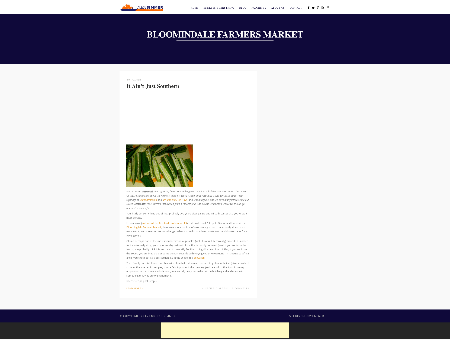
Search (328, 7)
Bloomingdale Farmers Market (143, 227)
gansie (137, 79)
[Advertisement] (188, 117)
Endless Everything (219, 7)
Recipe (209, 288)
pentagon (199, 257)
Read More (134, 288)
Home (195, 7)
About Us (278, 7)
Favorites (259, 7)
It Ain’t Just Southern (152, 86)
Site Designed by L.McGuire (307, 316)
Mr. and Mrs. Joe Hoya (175, 199)
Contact (296, 7)
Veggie (223, 288)
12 (239, 288)
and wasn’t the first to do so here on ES (164, 223)
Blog (243, 7)
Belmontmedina (148, 199)
